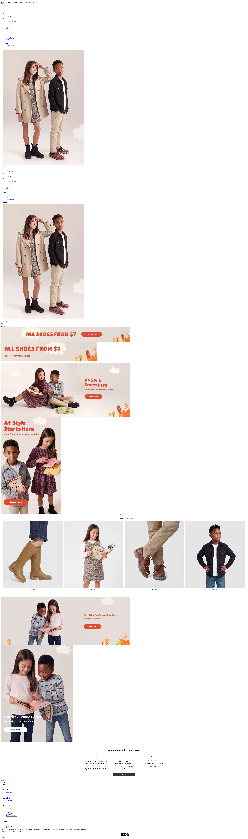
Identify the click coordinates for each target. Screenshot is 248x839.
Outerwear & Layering (10, 45)
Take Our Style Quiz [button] (124, 774)
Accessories (5, 47)
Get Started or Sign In (5, 326)
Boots (7, 31)
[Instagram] (4, 783)
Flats (7, 32)
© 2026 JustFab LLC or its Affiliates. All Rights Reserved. (12, 831)
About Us (6, 821)
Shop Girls (6, 790)
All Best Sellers (9, 16)
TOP (3, 837)
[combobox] (6, 323)
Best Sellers (5, 13)
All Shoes (8, 26)
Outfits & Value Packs (7, 18)
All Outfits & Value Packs (11, 21)
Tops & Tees (8, 40)
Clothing (4, 34)
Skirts (7, 43)
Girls (4, 6)
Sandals (7, 28)
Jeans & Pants (8, 44)
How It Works (6, 321)
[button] (124, 325)
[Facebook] (4, 784)
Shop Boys (6, 798)
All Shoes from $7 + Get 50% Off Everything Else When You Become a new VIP (17, 1)
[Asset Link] (65, 341)
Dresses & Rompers (10, 38)
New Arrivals (5, 8)
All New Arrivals (9, 11)
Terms (36, 1)
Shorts (7, 41)
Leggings (7, 39)
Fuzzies (7, 29)
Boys (5, 166)
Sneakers (7, 27)
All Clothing (8, 37)
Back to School (6, 320)
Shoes (4, 23)
